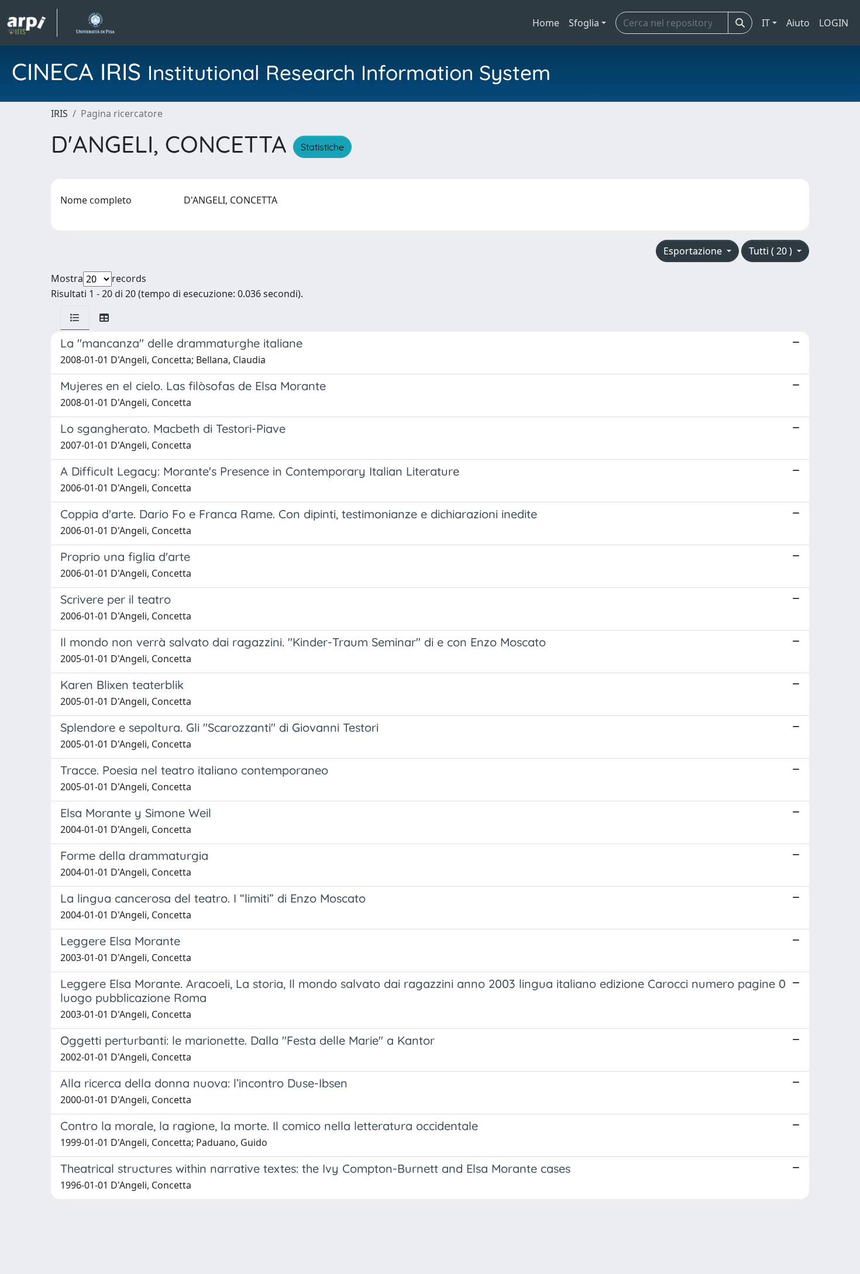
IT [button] (766, 22)
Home (545, 22)
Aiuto (798, 22)
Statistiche (322, 147)
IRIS (59, 113)
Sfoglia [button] (584, 22)
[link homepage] (32, 23)
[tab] (75, 317)
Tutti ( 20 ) (771, 251)
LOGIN (833, 22)
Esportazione (693, 251)
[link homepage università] (95, 23)
